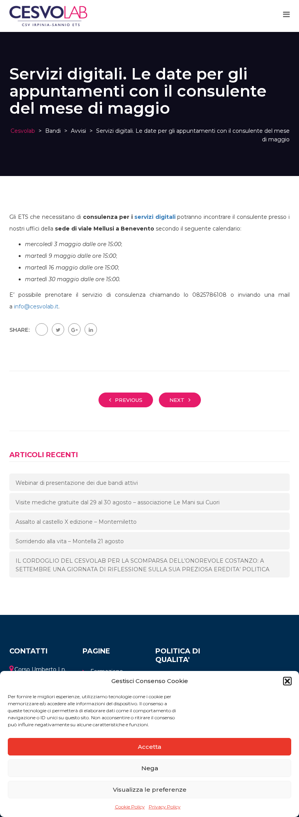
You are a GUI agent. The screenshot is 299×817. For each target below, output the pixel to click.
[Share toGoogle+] (74, 329)
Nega (149, 768)
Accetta (149, 746)
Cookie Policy (130, 807)
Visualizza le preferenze (149, 789)
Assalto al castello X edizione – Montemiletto (76, 521)
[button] (287, 681)
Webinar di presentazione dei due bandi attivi (77, 482)
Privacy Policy (165, 807)
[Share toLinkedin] (90, 329)
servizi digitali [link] (155, 216)
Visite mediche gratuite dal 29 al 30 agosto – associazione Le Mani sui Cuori (118, 502)
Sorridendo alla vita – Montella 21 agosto (70, 541)
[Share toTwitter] (58, 329)
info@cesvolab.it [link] (36, 306)
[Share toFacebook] (41, 329)
